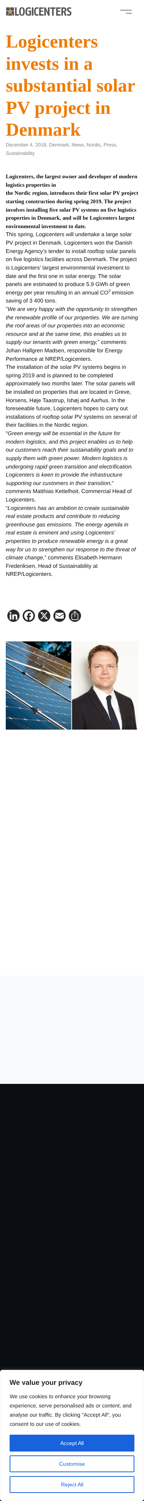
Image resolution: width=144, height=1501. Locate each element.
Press (110, 145)
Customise (72, 1464)
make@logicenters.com (54, 953)
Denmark (59, 145)
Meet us (72, 1336)
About (72, 1257)
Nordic (94, 145)
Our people (72, 1325)
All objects (72, 1188)
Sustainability (20, 153)
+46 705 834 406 (51, 962)
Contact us (72, 1081)
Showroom (72, 1245)
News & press (72, 1279)
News (77, 145)
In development (72, 1211)
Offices (72, 1313)
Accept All (72, 1443)
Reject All (72, 1484)
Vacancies (72, 1200)
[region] (72, 1435)
